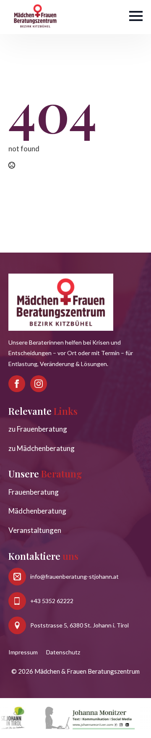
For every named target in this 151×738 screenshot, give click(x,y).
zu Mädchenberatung (41, 448)
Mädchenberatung (37, 510)
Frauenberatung (33, 492)
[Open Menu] (136, 16)
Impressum (23, 652)
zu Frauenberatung (37, 428)
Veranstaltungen (34, 530)
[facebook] (16, 383)
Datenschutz (63, 652)
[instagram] (38, 383)
